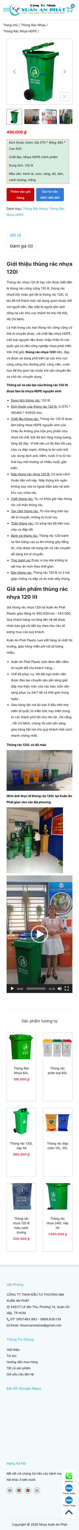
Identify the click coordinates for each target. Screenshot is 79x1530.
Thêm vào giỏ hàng (20, 194)
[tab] (39, 235)
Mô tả (15, 235)
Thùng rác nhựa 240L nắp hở (57, 1223)
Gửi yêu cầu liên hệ (20, 1374)
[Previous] (14, 71)
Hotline (69, 1481)
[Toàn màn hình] (67, 988)
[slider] (36, 988)
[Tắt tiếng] (59, 988)
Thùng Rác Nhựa (33, 25)
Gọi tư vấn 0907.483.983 (50, 194)
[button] (39, 934)
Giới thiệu (13, 1349)
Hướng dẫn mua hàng (22, 1362)
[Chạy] (12, 988)
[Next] (64, 71)
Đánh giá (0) (21, 246)
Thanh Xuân (69, 1493)
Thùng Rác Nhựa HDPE (20, 31)
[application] (39, 934)
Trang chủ (10, 25)
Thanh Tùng (69, 1505)
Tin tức (12, 1356)
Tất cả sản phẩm (19, 1368)
